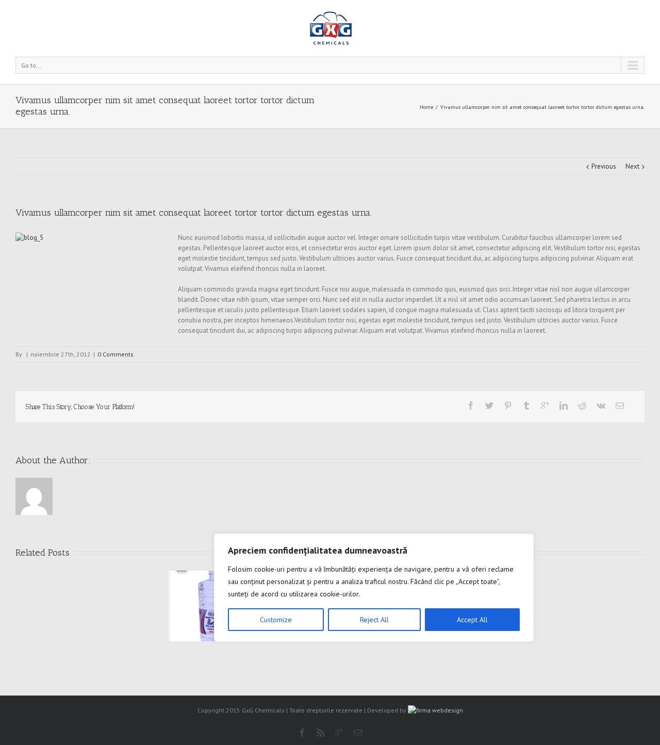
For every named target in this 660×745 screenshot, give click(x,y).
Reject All (374, 619)
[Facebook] (471, 405)
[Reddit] (582, 405)
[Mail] (620, 405)
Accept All (472, 619)
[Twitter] (489, 405)
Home (426, 107)
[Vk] (601, 405)
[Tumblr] (526, 405)
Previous (603, 166)
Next (632, 166)
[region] (374, 587)
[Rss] (321, 732)
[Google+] (545, 405)
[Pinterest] (508, 405)
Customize (276, 619)
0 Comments (115, 354)
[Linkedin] (563, 405)
